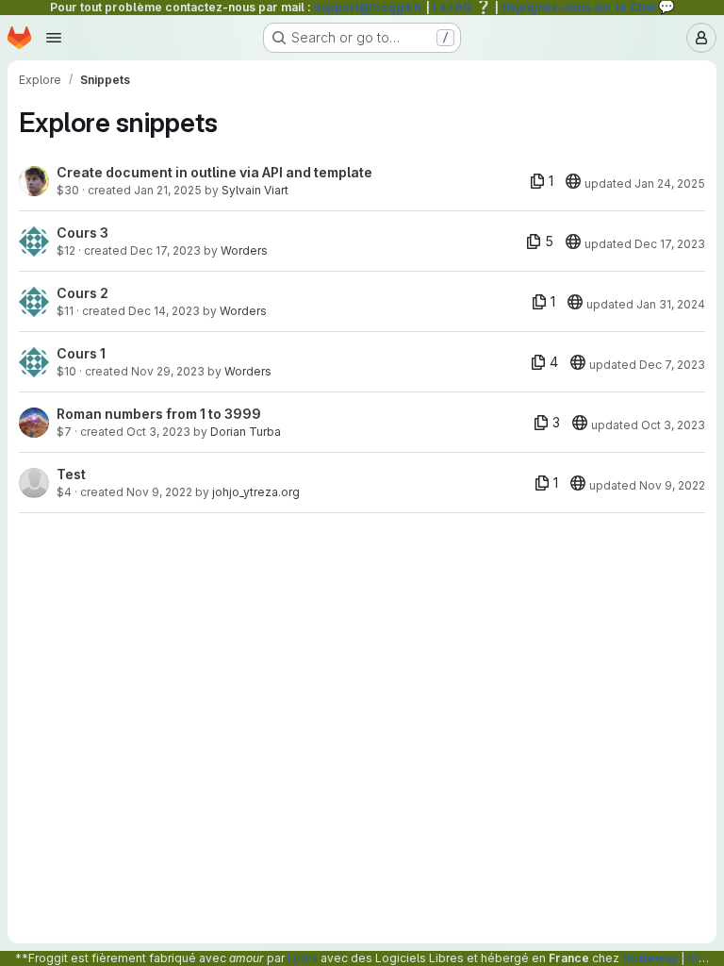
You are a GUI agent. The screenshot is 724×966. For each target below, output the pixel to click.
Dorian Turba (245, 432)
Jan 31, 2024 (670, 304)
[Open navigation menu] (54, 38)
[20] (573, 181)
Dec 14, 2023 (164, 311)
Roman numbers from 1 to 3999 (159, 414)
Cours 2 (82, 293)
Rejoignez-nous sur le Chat (588, 7)
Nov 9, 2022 (159, 492)
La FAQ (462, 7)
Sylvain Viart (255, 190)
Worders (244, 250)
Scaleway (650, 958)
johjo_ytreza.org (256, 492)
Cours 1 (81, 353)
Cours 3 (82, 233)
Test (71, 474)
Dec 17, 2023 (165, 250)
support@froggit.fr (368, 7)
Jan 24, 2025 (669, 183)
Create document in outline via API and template (214, 172)
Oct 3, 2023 (158, 432)
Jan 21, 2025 (168, 190)
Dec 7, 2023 (672, 365)
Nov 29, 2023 (168, 371)
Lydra (303, 958)
